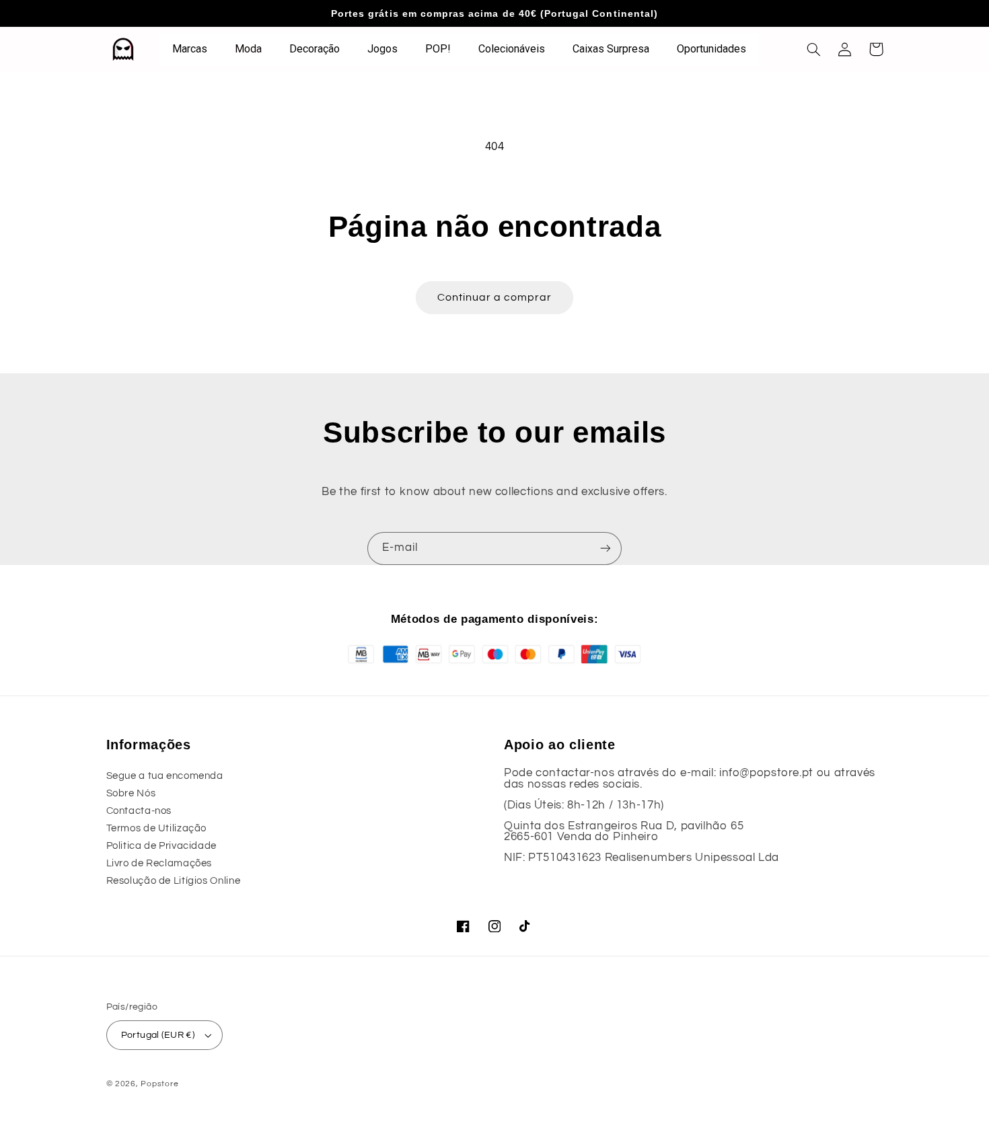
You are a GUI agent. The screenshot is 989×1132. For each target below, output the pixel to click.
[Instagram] (494, 926)
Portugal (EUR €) (158, 1035)
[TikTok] (525, 926)
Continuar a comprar (494, 297)
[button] (814, 49)
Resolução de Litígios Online (173, 881)
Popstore (159, 1084)
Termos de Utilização (156, 828)
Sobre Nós (131, 793)
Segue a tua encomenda (164, 776)
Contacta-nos (139, 811)
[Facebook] (463, 926)
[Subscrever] (605, 548)
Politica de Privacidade (161, 846)
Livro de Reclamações (159, 863)
